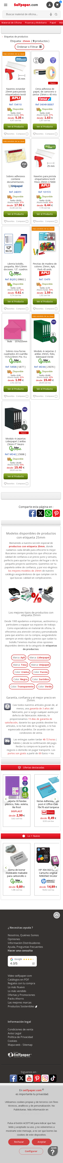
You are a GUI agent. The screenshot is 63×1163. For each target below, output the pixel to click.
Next (55, 799)
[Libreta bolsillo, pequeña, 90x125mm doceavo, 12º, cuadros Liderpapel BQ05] (15, 243)
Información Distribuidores (24, 943)
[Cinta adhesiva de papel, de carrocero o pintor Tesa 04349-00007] (45, 68)
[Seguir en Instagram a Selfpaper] (45, 1079)
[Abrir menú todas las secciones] (5, 5)
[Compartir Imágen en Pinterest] (56, 514)
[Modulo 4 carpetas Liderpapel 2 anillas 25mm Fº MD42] (15, 418)
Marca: (19, 657)
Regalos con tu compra (21, 983)
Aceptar (42, 1141)
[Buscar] (56, 14)
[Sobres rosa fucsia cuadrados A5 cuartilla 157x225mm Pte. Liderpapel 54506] (15, 331)
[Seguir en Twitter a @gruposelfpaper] (21, 1078)
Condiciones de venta (20, 1029)
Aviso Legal (14, 1033)
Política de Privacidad (20, 1037)
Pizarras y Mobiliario (36, 22)
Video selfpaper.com (20, 975)
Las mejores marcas (20, 1002)
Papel (53, 22)
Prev (6, 799)
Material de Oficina (12, 22)
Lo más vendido (17, 991)
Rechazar (19, 1141)
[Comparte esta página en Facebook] (32, 514)
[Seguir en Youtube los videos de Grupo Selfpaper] (29, 1078)
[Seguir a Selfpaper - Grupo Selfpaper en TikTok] (53, 1078)
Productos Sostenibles (21, 1006)
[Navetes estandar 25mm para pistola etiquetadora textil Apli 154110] (15, 68)
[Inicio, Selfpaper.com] (26, 5)
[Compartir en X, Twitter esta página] (40, 514)
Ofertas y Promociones (21, 995)
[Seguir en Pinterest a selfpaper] (37, 1079)
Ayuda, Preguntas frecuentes (25, 947)
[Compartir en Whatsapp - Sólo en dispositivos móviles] (48, 514)
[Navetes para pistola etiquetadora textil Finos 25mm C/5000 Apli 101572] (45, 156)
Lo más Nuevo (16, 987)
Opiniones (14, 939)
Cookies (12, 1041)
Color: (22, 672)
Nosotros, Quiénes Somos (23, 935)
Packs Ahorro (16, 998)
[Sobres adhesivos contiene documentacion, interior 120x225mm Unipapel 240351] (15, 156)
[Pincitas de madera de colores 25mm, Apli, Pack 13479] (45, 243)
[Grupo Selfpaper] (20, 1057)
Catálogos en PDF (18, 979)
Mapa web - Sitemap (20, 1045)
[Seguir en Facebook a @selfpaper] (13, 1079)
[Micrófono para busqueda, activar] (51, 14)
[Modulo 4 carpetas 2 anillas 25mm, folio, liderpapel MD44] (45, 331)
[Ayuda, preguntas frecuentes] (53, 1155)
